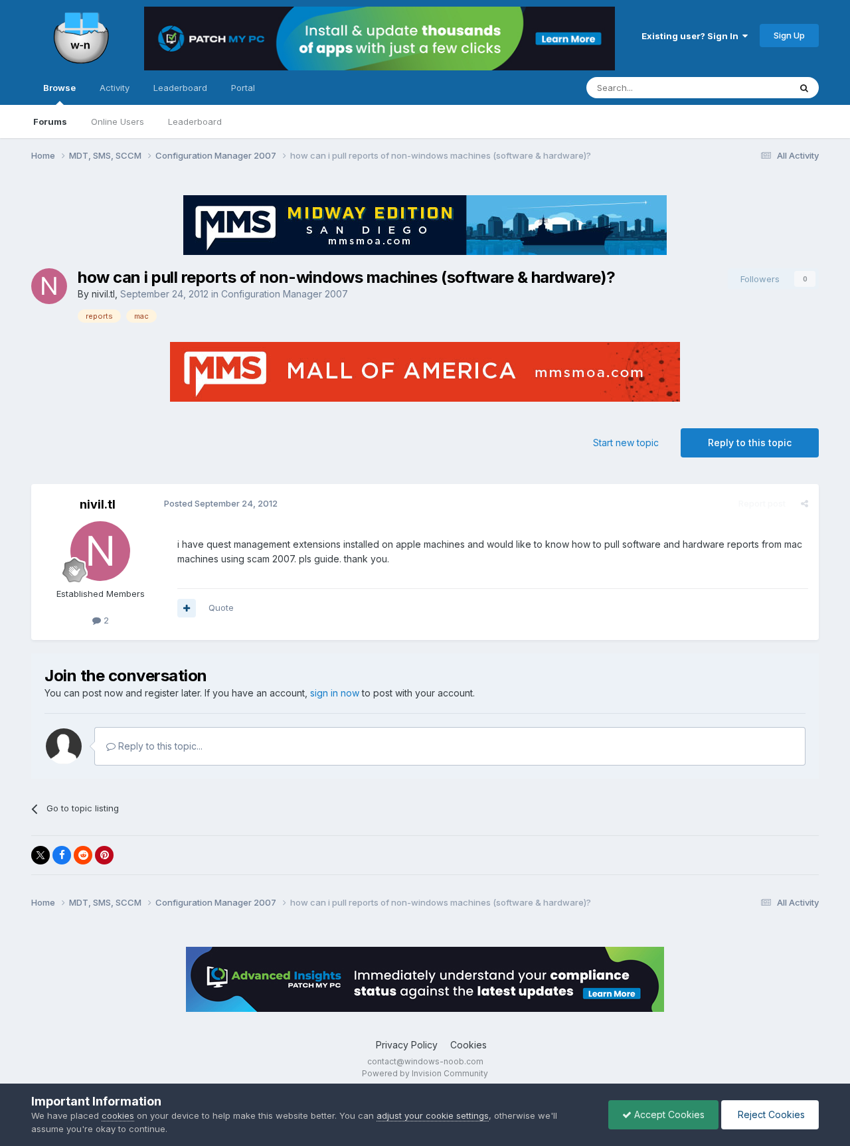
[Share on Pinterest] (104, 855)
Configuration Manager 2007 (284, 293)
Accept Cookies (668, 1114)
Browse (59, 87)
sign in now (334, 692)
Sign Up (789, 35)
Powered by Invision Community (425, 1073)
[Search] (804, 87)
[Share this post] (804, 503)
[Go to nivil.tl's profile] (49, 286)
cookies (118, 1115)
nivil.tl (103, 293)
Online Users (117, 121)
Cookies (468, 1044)
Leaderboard (195, 121)
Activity (114, 87)
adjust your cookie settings (433, 1115)
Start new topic (626, 442)
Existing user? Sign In (691, 36)
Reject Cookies (770, 1114)
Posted (221, 503)
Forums (50, 121)
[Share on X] (40, 855)
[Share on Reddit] (83, 855)
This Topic (751, 87)
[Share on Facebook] (61, 855)
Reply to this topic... (159, 746)
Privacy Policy (407, 1044)
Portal (243, 87)
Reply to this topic (750, 442)
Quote (221, 607)
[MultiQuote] (186, 608)
